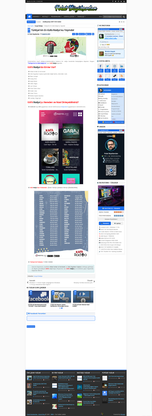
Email (89, 34)
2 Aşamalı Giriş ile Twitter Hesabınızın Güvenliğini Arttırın (59, 305)
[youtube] (124, 1)
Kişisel (101, 105)
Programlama (56, 16)
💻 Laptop (117, 223)
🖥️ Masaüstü (105, 223)
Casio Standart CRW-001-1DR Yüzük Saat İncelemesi (66, 377)
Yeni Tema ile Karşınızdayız (116, 376)
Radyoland (64, 107)
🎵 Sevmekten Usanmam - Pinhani (114, 36)
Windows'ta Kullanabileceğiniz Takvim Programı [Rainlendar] (90, 386)
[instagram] (118, 1)
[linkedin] (121, 1)
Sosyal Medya (38, 276)
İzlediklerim (103, 103)
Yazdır (82, 34)
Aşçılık (101, 96)
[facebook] (113, 1)
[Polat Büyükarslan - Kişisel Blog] (29, 16)
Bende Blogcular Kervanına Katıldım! (116, 399)
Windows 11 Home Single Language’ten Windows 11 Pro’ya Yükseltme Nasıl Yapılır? (65, 396)
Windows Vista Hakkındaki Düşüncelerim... (115, 384)
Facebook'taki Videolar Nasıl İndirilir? (81, 305)
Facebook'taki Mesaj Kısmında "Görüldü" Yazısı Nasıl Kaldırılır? (37, 305)
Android (36, 16)
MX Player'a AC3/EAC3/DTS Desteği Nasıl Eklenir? (116, 392)
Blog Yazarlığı (103, 98)
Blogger (123, 414)
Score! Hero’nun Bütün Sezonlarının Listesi (89, 402)
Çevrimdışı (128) (104, 47)
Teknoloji (80, 16)
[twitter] (115, 1)
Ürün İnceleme (104, 118)
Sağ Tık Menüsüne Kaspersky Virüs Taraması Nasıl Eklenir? (41, 377)
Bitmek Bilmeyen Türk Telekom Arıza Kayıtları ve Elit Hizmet (91, 377)
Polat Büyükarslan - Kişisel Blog (36, 414)
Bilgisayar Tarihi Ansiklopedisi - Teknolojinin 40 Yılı (91, 394)
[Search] (123, 16)
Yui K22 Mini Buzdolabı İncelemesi (39, 401)
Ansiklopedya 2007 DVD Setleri (40, 384)
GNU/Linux (103, 100)
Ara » (101, 16)
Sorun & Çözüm (69, 16)
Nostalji (45, 16)
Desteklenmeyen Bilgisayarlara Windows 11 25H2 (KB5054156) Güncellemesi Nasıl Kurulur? (66, 386)
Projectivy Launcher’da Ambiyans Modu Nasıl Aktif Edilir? (40, 392)
